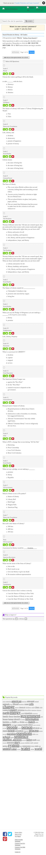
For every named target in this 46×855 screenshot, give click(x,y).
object (30, 725)
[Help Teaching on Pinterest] (5, 838)
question (11, 733)
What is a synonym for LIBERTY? (14, 352)
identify (17, 719)
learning (6, 722)
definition (21, 710)
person (27, 727)
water (25, 748)
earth (6, 713)
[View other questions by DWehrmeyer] (7, 438)
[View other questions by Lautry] (7, 309)
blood (16, 704)
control (6, 710)
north (25, 725)
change (8, 706)
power (11, 730)
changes (17, 707)
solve (29, 739)
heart (42, 716)
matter (36, 722)
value (14, 748)
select (12, 737)
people (12, 727)
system (13, 745)
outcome (38, 725)
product (41, 731)
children (28, 707)
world (38, 748)
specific (4, 742)
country (13, 709)
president (19, 731)
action (4, 701)
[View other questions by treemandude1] (7, 129)
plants (5, 731)
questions (24, 733)
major (26, 722)
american (16, 701)
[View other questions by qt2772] (7, 349)
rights (34, 734)
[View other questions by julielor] (7, 490)
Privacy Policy (18, 832)
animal (37, 701)
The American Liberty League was (14, 379)
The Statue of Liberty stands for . (19, 288)
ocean (34, 725)
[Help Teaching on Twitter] (10, 834)
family (5, 716)
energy (15, 712)
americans (24, 701)
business (21, 704)
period (19, 728)
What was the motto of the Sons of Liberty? (17, 563)
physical (36, 728)
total (36, 746)
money (7, 724)
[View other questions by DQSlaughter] (7, 285)
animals (6, 704)
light (14, 721)
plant (41, 728)
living (22, 722)
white (32, 749)
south (34, 740)
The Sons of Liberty (9, 184)
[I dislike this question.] (13, 74)
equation (28, 713)
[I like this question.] (10, 74)
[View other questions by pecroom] (7, 402)
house (5, 719)
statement (10, 743)
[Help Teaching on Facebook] (5, 834)
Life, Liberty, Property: (10, 336)
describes (28, 710)
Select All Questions (12, 61)
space (38, 740)
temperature (26, 746)
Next (31, 52)
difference (39, 710)
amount (30, 701)
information (32, 718)
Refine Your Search (29, 38)
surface (5, 746)
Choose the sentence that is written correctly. (17, 590)
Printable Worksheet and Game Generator (27, 3)
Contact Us (17, 852)
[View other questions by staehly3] (7, 587)
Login (17, 29)
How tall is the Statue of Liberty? (13, 523)
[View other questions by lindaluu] (7, 74)
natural (20, 725)
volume (19, 749)
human (10, 719)
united (7, 748)
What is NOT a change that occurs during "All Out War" (21, 442)
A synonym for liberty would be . (20, 548)
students (27, 743)
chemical (22, 707)
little (18, 722)
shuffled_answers (12, 739)
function (17, 716)
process (34, 730)
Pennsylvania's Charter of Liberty (14, 406)
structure (22, 742)
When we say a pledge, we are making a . (19, 469)
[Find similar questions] (4, 74)
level (10, 722)
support (36, 743)
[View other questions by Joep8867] (7, 181)
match (31, 721)
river (37, 734)
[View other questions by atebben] (7, 105)
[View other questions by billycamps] (7, 253)
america (8, 701)
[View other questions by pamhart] (7, 221)
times (33, 746)
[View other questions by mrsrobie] (7, 156)
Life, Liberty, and (8, 132)
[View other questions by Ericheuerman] (7, 466)
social (24, 740)
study (31, 743)
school (6, 736)
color (40, 707)
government (30, 715)
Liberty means (7, 160)
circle (32, 707)
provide (4, 734)
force (11, 716)
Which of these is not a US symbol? (14, 493)
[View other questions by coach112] (7, 520)
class (37, 707)
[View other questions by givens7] (7, 376)
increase (23, 719)
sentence (21, 736)
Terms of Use (18, 834)
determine (33, 710)
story (17, 742)
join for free (26, 29)
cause (26, 704)
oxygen (4, 728)
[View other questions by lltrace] (7, 545)
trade (39, 746)
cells (31, 703)
